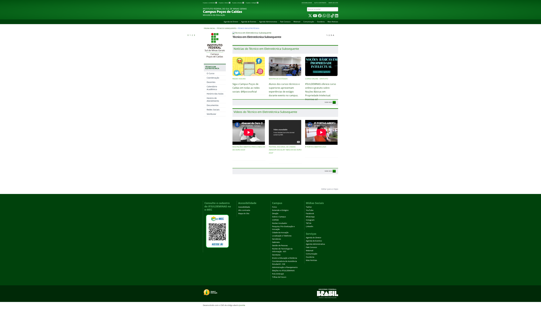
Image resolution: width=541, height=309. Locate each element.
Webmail (296, 21)
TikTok (308, 223)
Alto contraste (320, 3)
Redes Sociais (213, 109)
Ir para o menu (224, 3)
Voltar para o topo (329, 189)
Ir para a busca (238, 3)
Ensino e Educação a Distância (284, 258)
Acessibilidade (307, 3)
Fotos (274, 207)
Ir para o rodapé (252, 3)
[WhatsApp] (324, 16)
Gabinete (276, 242)
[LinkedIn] (336, 16)
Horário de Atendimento (213, 99)
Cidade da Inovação (280, 232)
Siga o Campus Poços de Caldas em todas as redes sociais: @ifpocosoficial (246, 87)
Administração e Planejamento (285, 267)
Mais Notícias (333, 21)
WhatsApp (310, 217)
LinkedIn (309, 226)
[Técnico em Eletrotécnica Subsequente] (285, 33)
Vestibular (211, 114)
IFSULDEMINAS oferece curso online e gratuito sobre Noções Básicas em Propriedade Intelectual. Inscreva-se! (320, 91)
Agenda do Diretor (231, 21)
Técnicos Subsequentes (226, 28)
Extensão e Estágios (280, 210)
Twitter (309, 207)
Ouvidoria (321, 21)
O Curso (210, 73)
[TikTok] (332, 16)
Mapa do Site (333, 3)
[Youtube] (315, 16)
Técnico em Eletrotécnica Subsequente (256, 37)
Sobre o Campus (279, 217)
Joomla (242, 305)
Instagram (310, 220)
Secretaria (276, 255)
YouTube (309, 210)
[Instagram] (328, 16)
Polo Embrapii (278, 274)
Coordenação (213, 77)
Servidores (276, 239)
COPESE (275, 220)
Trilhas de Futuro (279, 277)
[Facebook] (320, 16)
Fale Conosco (285, 21)
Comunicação (308, 21)
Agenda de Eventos (248, 21)
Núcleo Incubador (279, 223)
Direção (275, 213)
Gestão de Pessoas (280, 245)
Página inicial (209, 28)
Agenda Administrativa (268, 21)
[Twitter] (310, 16)
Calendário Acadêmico (212, 88)
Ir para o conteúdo (210, 3)
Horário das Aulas (215, 93)
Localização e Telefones (281, 236)
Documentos (213, 105)
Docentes (211, 82)
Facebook (310, 213)
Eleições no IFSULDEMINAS (283, 270)
